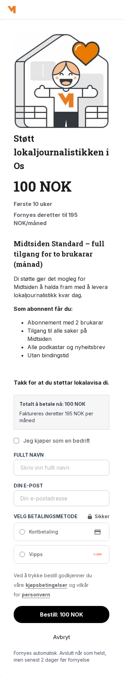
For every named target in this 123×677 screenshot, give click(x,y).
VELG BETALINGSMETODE (46, 516)
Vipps (36, 554)
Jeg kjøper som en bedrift (56, 440)
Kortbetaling (43, 532)
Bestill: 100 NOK (61, 614)
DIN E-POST (28, 485)
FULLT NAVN (29, 455)
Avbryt (61, 637)
